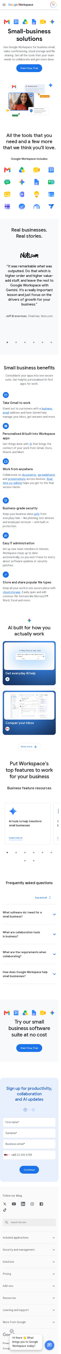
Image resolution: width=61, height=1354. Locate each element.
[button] (29, 663)
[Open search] (53, 5)
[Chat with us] (49, 1345)
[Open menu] (4, 5)
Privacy (6, 1343)
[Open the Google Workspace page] (21, 5)
